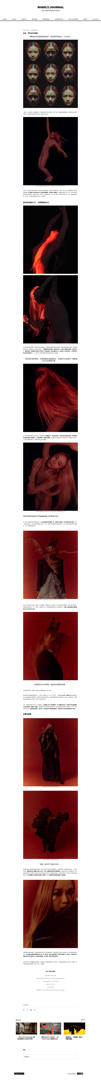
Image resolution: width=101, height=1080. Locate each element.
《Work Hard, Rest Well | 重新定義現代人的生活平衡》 (26, 1038)
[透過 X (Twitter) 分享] (27, 1010)
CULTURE (25, 1004)
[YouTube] (82, 1074)
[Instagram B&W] (80, 1074)
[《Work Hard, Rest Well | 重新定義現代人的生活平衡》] (26, 1028)
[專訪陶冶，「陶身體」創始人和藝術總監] (74, 1028)
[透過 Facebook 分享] (24, 1010)
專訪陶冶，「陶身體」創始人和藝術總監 (74, 1038)
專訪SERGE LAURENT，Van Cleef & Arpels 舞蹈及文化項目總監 (50, 1038)
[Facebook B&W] (78, 1074)
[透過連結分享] (34, 1010)
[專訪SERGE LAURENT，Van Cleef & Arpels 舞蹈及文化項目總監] (50, 1028)
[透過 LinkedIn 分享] (31, 1010)
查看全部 (83, 1019)
